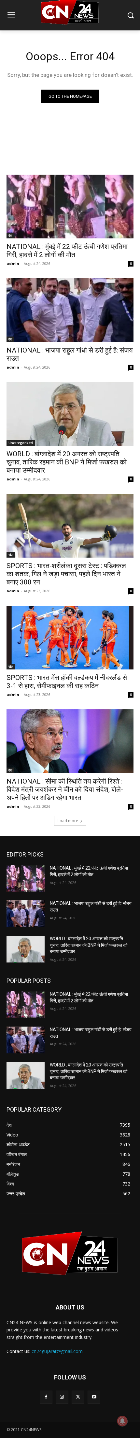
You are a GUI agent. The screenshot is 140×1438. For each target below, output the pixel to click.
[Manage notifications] (122, 1421)
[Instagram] (62, 1397)
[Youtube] (94, 1397)
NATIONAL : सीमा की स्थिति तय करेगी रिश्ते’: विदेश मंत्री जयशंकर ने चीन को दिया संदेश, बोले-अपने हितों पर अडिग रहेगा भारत (65, 789)
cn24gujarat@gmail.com (57, 1351)
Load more (68, 820)
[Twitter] (78, 1397)
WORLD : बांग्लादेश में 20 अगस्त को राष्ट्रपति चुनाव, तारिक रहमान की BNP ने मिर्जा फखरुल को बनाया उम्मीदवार (67, 462)
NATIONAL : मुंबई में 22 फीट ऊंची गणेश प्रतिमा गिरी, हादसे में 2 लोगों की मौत (67, 251)
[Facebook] (46, 1397)
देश (10, 235)
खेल (10, 554)
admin (13, 263)
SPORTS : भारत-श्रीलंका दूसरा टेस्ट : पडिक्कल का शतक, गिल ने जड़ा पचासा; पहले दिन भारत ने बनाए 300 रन (66, 574)
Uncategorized (20, 443)
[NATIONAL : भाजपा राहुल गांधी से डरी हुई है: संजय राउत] (70, 310)
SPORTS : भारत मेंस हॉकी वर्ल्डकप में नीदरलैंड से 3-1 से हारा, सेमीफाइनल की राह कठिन (67, 682)
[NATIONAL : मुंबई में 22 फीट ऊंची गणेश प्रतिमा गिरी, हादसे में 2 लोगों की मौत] (70, 206)
